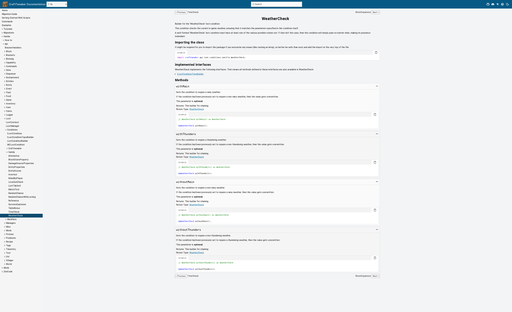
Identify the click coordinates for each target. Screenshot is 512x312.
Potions (10, 234)
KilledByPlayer (15, 178)
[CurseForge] (497, 4)
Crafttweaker (15, 148)
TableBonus (14, 208)
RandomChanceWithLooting (22, 197)
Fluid (8, 92)
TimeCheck (14, 212)
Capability (11, 62)
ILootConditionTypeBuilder (20, 137)
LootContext (12, 122)
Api (6, 44)
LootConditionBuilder (17, 141)
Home (5, 10)
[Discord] (493, 4)
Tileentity (11, 249)
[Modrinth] (502, 4)
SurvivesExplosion (17, 204)
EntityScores (14, 171)
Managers (11, 223)
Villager (9, 260)
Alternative (13, 156)
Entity (9, 85)
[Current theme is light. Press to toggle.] (507, 4)
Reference (13, 200)
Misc (8, 227)
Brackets (10, 55)
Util (7, 256)
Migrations (9, 32)
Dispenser (11, 74)
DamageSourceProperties (21, 163)
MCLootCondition (16, 144)
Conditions (12, 129)
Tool (8, 253)
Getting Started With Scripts (16, 18)
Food (8, 96)
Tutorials (8, 29)
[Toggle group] (377, 86)
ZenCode (8, 271)
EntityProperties (16, 167)
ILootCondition (14, 133)
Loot (8, 118)
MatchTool (13, 189)
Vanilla (7, 36)
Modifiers (12, 219)
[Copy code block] (376, 52)
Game (9, 100)
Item (8, 107)
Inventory (10, 103)
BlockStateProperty (18, 159)
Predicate (11, 238)
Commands (7, 21)
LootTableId (14, 185)
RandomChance (16, 193)
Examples (6, 25)
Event (9, 88)
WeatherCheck (15, 215)
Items (9, 111)
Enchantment (12, 77)
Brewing (10, 59)
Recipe (9, 241)
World (9, 264)
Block (9, 51)
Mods (9, 230)
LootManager (12, 126)
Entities (10, 81)
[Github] (488, 4)
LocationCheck (15, 182)
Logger (9, 115)
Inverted (12, 174)
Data (8, 70)
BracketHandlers (13, 47)
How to (8, 40)
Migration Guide (9, 14)
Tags (8, 245)
